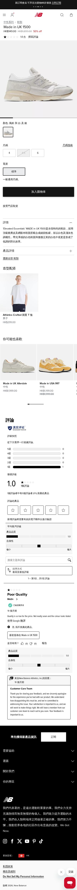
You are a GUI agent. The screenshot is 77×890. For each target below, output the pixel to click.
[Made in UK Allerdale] (18, 362)
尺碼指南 (68, 145)
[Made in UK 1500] (38, 79)
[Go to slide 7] (39, 405)
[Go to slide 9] (43, 405)
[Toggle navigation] (4, 14)
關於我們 (8, 771)
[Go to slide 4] (41, 7)
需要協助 (8, 751)
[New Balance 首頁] (38, 15)
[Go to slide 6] (37, 405)
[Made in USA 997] (55, 362)
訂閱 (53, 736)
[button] (12, 15)
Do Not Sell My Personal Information (23, 876)
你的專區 (8, 781)
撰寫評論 (33, 36)
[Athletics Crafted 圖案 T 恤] (19, 292)
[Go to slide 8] (41, 405)
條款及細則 (9, 871)
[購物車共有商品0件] (71, 14)
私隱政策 (8, 866)
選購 (6, 761)
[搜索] (62, 15)
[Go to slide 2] (36, 7)
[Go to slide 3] (38, 7)
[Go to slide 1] (34, 7)
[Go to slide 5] (43, 7)
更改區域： (8, 855)
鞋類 (19, 22)
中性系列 (9, 22)
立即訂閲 (56, 2)
